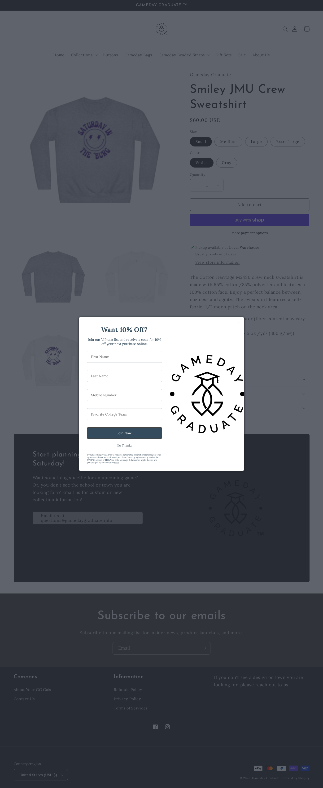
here (116, 462)
